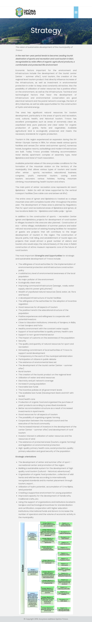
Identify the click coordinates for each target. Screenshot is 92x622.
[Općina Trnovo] (25, 12)
